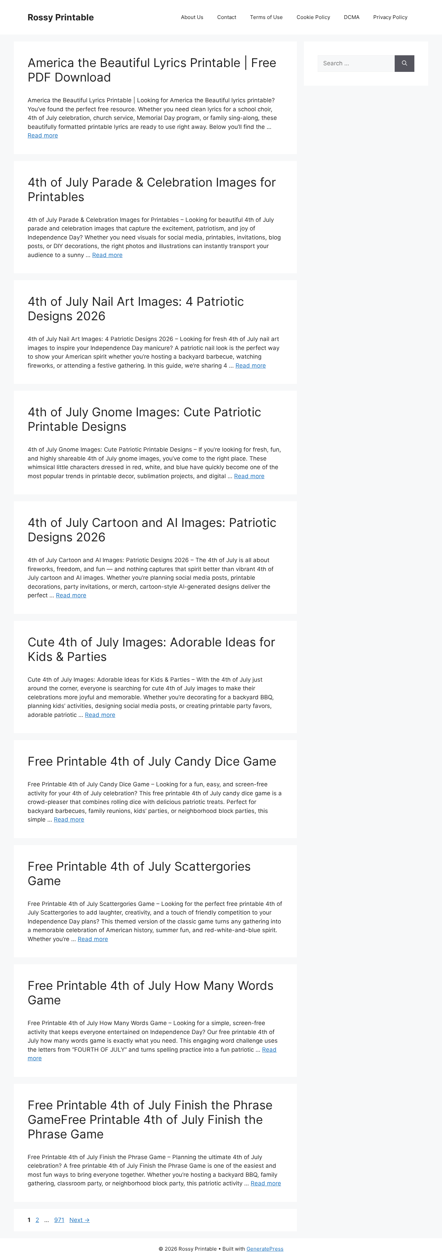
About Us (192, 17)
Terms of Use (266, 17)
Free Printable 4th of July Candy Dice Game (152, 761)
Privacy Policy (390, 17)
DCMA (351, 17)
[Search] (404, 63)
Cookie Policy (313, 17)
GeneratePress (265, 1248)
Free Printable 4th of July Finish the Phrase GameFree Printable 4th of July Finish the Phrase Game (150, 1119)
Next (79, 1219)
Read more (43, 135)
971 (60, 1219)
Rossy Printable (61, 17)
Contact (226, 17)
